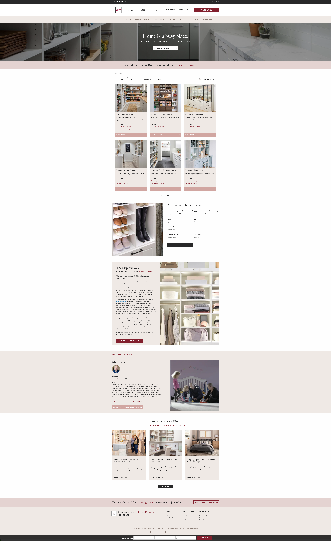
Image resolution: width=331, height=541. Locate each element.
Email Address (172, 227)
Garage (138, 19)
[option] (165, 385)
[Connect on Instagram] (124, 515)
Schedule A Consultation (130, 340)
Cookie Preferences (158, 532)
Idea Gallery (131, 10)
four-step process (121, 301)
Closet (127, 19)
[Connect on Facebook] (120, 515)
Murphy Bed (184, 19)
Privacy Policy (145, 532)
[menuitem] (131, 10)
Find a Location (204, 515)
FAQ (188, 9)
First (169, 219)
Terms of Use (170, 532)
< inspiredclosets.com (119, 1)
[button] (119, 402)
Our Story (143, 10)
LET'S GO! (204, 538)
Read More (119, 477)
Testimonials (170, 9)
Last (195, 219)
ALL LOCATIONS (215, 1)
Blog (181, 9)
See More (165, 486)
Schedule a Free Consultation (165, 48)
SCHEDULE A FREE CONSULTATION (206, 10)
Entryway (196, 19)
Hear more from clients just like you (127, 407)
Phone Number (173, 234)
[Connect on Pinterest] (127, 515)
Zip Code (198, 234)
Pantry (147, 19)
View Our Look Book (186, 65)
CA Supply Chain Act (184, 532)
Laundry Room (158, 19)
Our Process (156, 10)
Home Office (172, 19)
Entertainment (209, 19)
